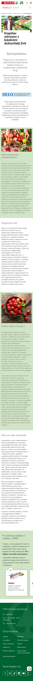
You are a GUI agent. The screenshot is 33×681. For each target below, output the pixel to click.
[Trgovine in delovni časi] (27, 3)
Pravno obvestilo (8, 644)
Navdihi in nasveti (7, 13)
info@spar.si (7, 620)
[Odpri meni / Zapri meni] (31, 3)
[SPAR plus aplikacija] (28, 673)
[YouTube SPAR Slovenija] (23, 673)
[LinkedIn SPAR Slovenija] (18, 673)
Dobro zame (17, 13)
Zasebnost (6, 647)
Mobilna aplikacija (9, 651)
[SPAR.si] (12, 2)
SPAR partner (21, 647)
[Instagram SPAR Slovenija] (9, 673)
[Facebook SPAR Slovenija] (5, 673)
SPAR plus (20, 637)
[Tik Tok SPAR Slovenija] (14, 673)
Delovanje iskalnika (9, 656)
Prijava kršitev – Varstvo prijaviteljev (23, 652)
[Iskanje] (30, 8)
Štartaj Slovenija (22, 640)
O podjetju (6, 640)
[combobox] (7, 7)
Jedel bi (5, 637)
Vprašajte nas (10, 623)
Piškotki (19, 644)
